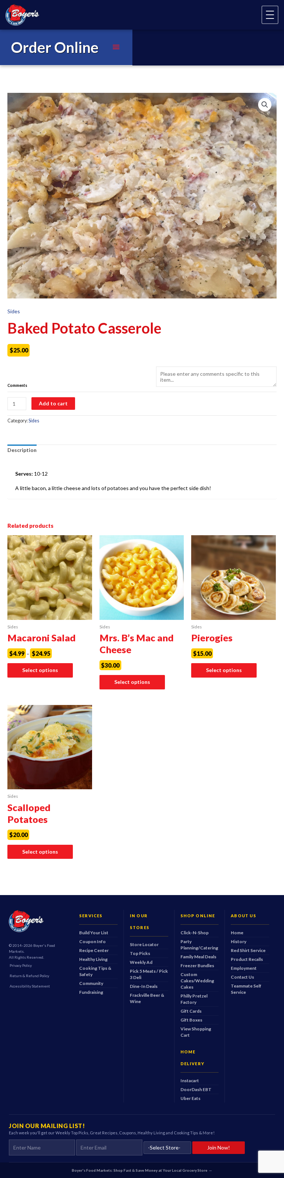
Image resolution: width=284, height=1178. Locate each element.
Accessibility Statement (30, 986)
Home (237, 932)
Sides (13, 311)
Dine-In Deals (144, 986)
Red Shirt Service (248, 950)
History (238, 941)
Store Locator (144, 944)
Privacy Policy (21, 965)
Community (91, 983)
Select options (40, 670)
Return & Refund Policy (29, 975)
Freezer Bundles (197, 965)
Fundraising (91, 992)
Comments (17, 386)
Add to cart (53, 403)
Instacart (189, 1080)
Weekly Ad (141, 962)
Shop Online (197, 915)
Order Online (54, 47)
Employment (244, 968)
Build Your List (93, 932)
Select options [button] (132, 682)
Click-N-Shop (194, 932)
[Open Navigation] (269, 15)
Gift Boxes (191, 1020)
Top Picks (140, 953)
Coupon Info (92, 941)
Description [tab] (22, 450)
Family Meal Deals (198, 956)
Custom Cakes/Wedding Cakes (197, 981)
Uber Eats (190, 1098)
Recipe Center (94, 950)
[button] (264, 104)
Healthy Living (93, 959)
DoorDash (196, 1089)
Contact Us (242, 977)
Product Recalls (247, 959)
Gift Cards (191, 1011)
